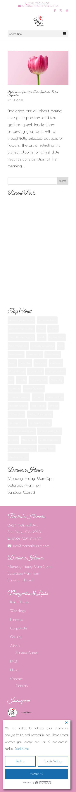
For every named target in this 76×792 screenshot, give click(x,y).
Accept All (37, 773)
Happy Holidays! (16, 371)
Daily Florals (19, 602)
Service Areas (26, 652)
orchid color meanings (19, 397)
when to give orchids (18, 457)
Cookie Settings (53, 761)
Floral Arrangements (18, 345)
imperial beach (35, 371)
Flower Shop (25, 363)
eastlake (41, 337)
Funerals (16, 619)
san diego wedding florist (50, 431)
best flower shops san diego (21, 328)
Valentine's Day (28, 440)
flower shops (40, 363)
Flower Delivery (53, 354)
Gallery (16, 637)
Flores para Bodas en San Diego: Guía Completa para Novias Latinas (36, 208)
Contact (16, 678)
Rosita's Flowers (38, 405)
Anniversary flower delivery (21, 320)
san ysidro (13, 440)
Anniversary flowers (47, 320)
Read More (21, 748)
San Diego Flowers (17, 422)
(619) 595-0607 (38, 3)
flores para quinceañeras (43, 345)
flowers (12, 363)
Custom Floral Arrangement (21, 337)
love (11, 380)
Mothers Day (56, 380)
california (53, 328)
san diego (53, 405)
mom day (21, 380)
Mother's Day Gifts (38, 380)
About (15, 645)
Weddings (18, 610)
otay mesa (37, 397)
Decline (20, 761)
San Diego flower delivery (39, 414)
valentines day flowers (49, 440)
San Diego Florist (16, 414)
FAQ (13, 661)
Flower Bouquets (16, 354)
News (14, 670)
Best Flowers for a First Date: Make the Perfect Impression (33, 93)
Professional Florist (55, 397)
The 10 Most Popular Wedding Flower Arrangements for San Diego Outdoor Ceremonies (34, 231)
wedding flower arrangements (22, 448)
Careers (21, 685)
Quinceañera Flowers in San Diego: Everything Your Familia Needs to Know (38, 276)
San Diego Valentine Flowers (21, 431)
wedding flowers (47, 448)
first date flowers (56, 337)
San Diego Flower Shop (40, 422)
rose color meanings (18, 405)
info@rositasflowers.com (31, 546)
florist (60, 345)
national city (14, 388)
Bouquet (41, 328)
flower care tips (34, 354)
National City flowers (33, 388)
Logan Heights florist (56, 371)
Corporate (18, 628)
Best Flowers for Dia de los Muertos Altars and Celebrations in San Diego (38, 254)
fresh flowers (55, 363)
